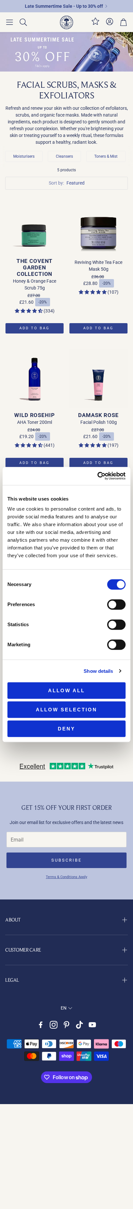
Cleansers (64, 156)
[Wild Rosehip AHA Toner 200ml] (34, 378)
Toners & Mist (106, 156)
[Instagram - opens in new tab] (53, 1025)
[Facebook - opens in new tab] (41, 1025)
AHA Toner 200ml (34, 422)
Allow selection (66, 709)
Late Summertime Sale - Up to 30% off (64, 6)
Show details (98, 671)
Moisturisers (24, 156)
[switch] (116, 604)
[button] (9, 22)
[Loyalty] (95, 24)
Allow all (66, 690)
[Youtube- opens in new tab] (92, 1025)
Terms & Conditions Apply (66, 877)
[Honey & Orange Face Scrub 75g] (34, 224)
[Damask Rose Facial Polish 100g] (98, 378)
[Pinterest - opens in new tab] (66, 1025)
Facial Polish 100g (98, 422)
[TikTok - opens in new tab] (79, 1025)
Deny (66, 728)
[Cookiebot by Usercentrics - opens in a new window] (97, 476)
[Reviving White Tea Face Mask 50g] (98, 224)
